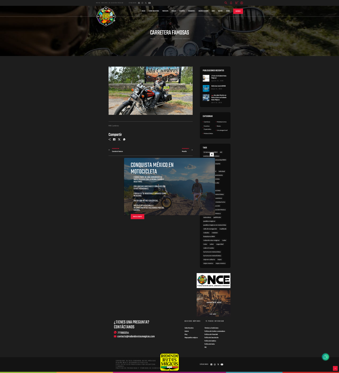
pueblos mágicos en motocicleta (214, 225)
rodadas (206, 233)
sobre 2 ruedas (208, 248)
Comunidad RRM (220, 160)
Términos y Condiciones (211, 328)
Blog (213, 11)
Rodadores (191, 11)
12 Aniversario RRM (210, 152)
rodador (215, 233)
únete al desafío (137, 217)
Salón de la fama (203, 11)
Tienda (228, 11)
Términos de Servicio (150, 368)
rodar (224, 240)
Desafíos (182, 11)
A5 (221, 152)
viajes (220, 259)
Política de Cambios (210, 341)
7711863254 (123, 332)
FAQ (205, 347)
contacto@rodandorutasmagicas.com (136, 336)
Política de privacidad (127, 368)
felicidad (222, 171)
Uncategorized (222, 130)
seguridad (219, 244)
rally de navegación (210, 229)
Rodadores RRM (209, 236)
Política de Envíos (209, 344)
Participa (165, 11)
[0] (236, 3)
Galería (220, 11)
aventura (206, 156)
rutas (205, 244)
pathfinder (217, 217)
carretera (215, 156)
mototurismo (220, 202)
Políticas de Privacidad (211, 334)
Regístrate (238, 11)
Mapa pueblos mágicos (191, 337)
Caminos (207, 122)
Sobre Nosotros (154, 11)
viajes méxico (220, 263)
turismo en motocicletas (212, 252)
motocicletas (219, 194)
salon (212, 244)
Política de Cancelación (211, 337)
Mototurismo (221, 122)
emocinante (216, 164)
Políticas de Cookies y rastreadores (214, 331)
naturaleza (207, 217)
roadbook (223, 229)
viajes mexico (208, 263)
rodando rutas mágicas (211, 240)
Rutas (219, 126)
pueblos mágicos (209, 221)
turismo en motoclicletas (212, 256)
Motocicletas (208, 133)
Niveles (174, 11)
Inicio (143, 11)
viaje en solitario (209, 259)
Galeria (164, 39)
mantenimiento (217, 175)
